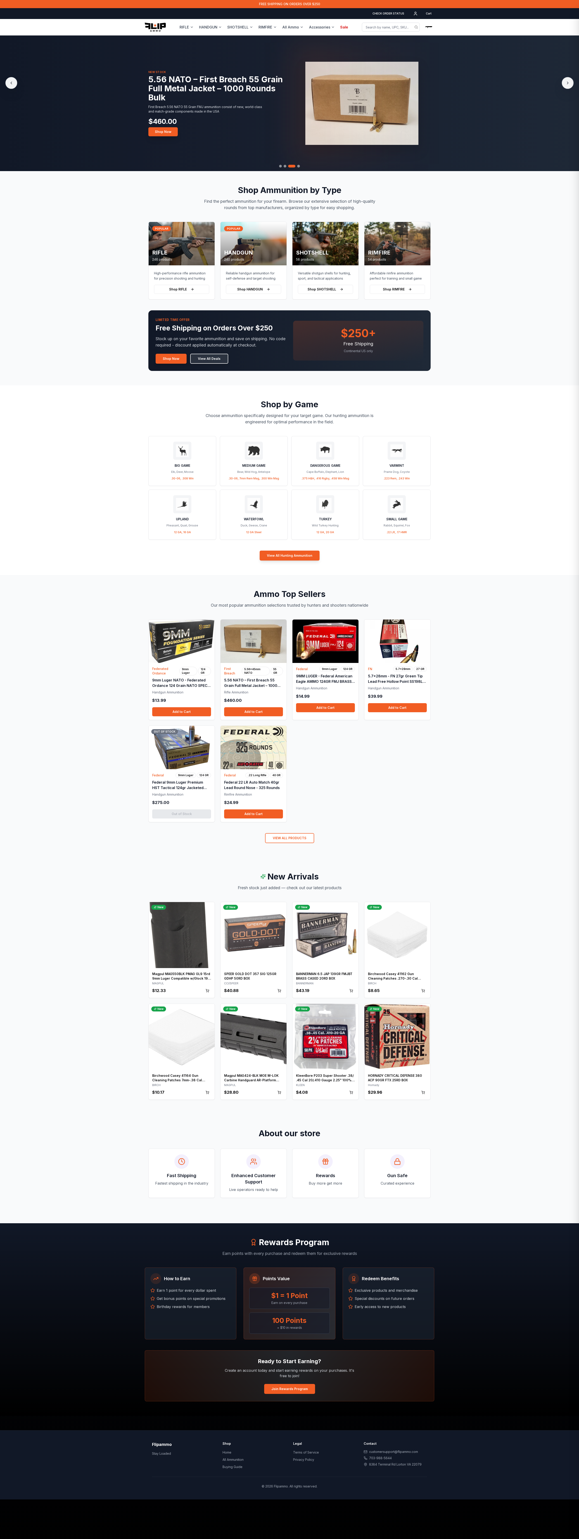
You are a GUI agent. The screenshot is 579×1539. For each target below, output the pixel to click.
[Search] (416, 27)
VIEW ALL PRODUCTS (289, 838)
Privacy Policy (303, 1459)
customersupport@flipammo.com (393, 1452)
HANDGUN (208, 27)
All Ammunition (233, 1459)
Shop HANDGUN (250, 289)
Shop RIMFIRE (394, 289)
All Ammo (290, 27)
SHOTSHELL (238, 27)
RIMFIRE (265, 27)
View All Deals (209, 359)
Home (227, 1452)
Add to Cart (182, 712)
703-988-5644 (380, 1458)
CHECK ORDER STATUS (388, 13)
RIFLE (184, 27)
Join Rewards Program (289, 1389)
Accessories (319, 27)
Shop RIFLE (178, 289)
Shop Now (163, 132)
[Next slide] (568, 83)
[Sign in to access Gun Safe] (428, 27)
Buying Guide (232, 1467)
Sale (344, 27)
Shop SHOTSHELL (322, 289)
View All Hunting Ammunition (289, 555)
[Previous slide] (11, 83)
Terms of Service (306, 1452)
